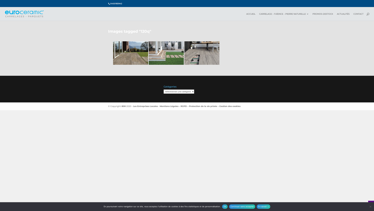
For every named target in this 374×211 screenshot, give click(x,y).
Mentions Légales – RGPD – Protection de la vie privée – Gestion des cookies (200, 106)
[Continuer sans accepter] (370, 206)
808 (124, 106)
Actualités (343, 14)
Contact (358, 14)
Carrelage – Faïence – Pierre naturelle (282, 14)
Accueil (250, 14)
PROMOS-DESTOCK (322, 14)
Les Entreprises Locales (145, 106)
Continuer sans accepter (242, 206)
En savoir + (263, 206)
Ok (225, 206)
